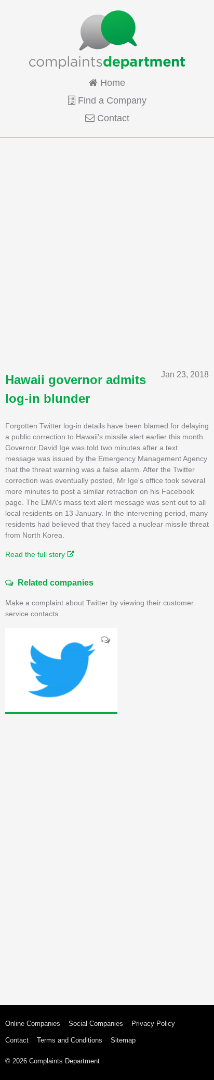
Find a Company (110, 100)
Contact (112, 118)
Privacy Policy (153, 1023)
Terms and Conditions (69, 1040)
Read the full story (36, 554)
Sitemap (123, 1040)
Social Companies (96, 1023)
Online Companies (32, 1023)
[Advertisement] (107, 253)
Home (111, 82)
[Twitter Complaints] (61, 669)
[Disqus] (107, 851)
